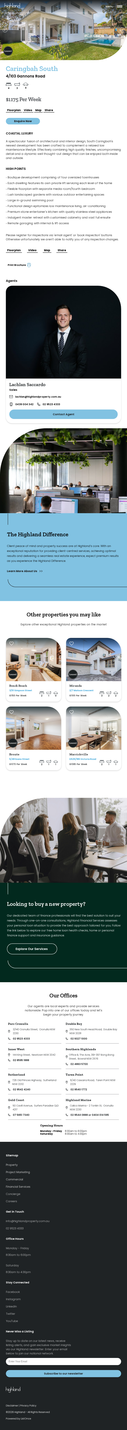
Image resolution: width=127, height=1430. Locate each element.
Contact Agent (63, 414)
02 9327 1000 (78, 1038)
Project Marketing (18, 1172)
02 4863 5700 (79, 1064)
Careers (11, 1201)
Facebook (13, 1292)
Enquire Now (23, 121)
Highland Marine (78, 1100)
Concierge (13, 1194)
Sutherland (16, 1074)
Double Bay (74, 1024)
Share (49, 110)
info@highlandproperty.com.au (27, 1221)
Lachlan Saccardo (27, 384)
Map (38, 110)
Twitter (10, 1314)
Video (28, 110)
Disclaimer (12, 1405)
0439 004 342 (24, 404)
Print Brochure (17, 265)
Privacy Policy (28, 1405)
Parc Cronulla (18, 1024)
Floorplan (14, 110)
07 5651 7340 (21, 1115)
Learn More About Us (22, 571)
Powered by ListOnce (18, 1418)
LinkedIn (11, 1306)
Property (12, 1165)
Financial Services (18, 1187)
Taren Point (74, 1074)
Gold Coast (16, 1100)
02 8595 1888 (21, 1060)
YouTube (12, 1321)
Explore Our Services (32, 949)
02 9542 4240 (21, 1089)
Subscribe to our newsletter (63, 1373)
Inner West (16, 1049)
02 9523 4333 (51, 404)
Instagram (13, 1299)
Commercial (14, 1179)
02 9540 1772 (78, 1089)
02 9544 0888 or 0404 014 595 (89, 1115)
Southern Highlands (81, 1049)
